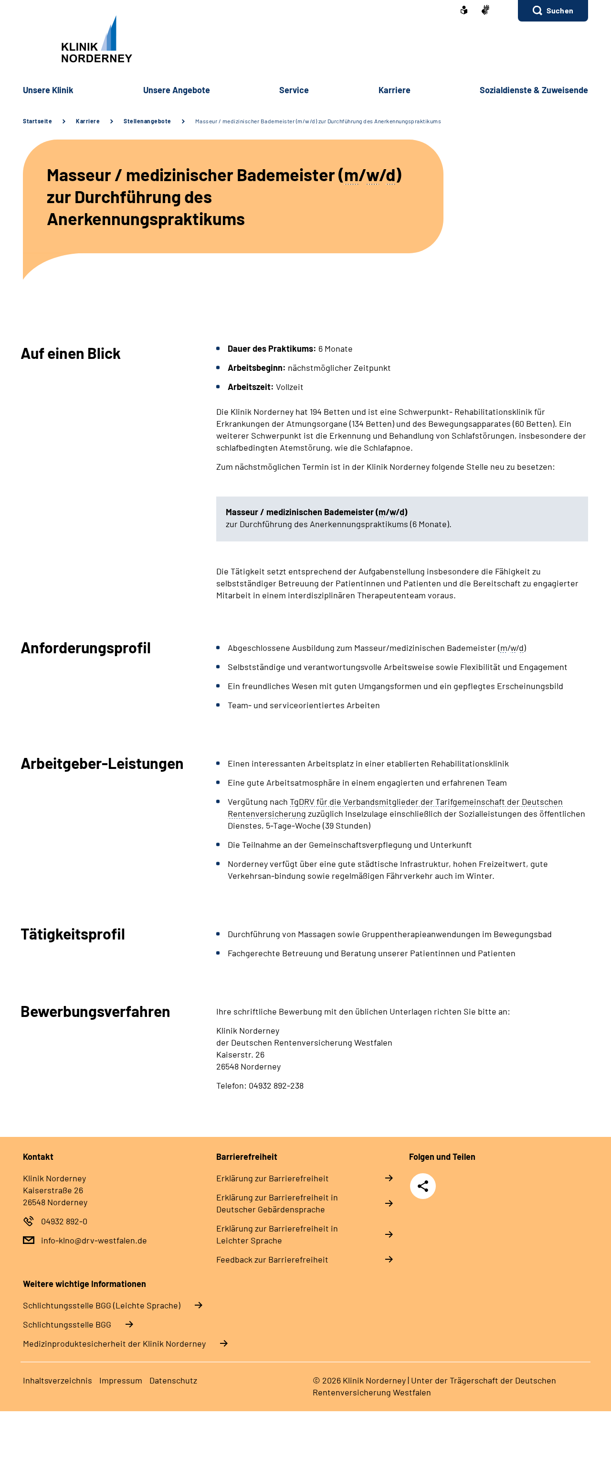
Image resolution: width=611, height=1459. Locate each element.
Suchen (560, 10)
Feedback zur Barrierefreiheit (272, 1259)
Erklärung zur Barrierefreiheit (272, 1178)
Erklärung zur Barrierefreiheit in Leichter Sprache (277, 1234)
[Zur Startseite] (305, 39)
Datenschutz (173, 1380)
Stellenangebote (147, 121)
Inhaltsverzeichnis (57, 1380)
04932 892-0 (64, 1221)
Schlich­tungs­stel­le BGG (67, 1324)
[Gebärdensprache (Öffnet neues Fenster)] (485, 11)
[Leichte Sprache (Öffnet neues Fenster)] (464, 11)
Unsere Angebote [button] (176, 90)
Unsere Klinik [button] (48, 90)
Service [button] (294, 90)
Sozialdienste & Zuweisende (534, 90)
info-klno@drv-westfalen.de (94, 1240)
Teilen (423, 1186)
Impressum (120, 1380)
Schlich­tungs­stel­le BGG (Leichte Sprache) (101, 1305)
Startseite (37, 121)
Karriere (88, 121)
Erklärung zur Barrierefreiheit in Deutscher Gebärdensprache (277, 1203)
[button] (553, 11)
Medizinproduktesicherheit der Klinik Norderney (114, 1343)
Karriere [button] (395, 90)
